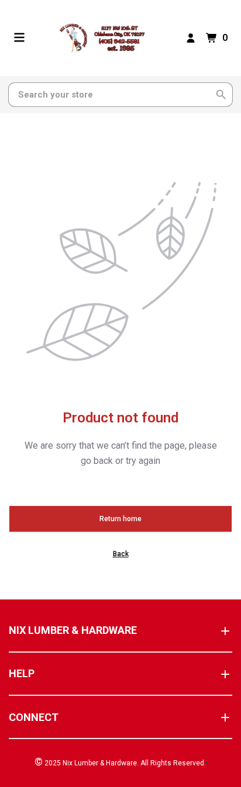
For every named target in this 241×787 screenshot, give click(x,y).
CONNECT (33, 717)
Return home (120, 519)
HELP (22, 673)
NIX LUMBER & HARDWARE (73, 630)
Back (121, 554)
